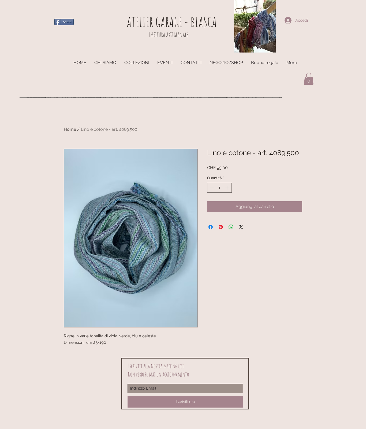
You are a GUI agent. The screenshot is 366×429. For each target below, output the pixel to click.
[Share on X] (241, 227)
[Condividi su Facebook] (210, 227)
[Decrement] (211, 187)
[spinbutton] (219, 187)
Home (70, 129)
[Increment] (227, 187)
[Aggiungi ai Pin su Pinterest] (221, 227)
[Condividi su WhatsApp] (231, 227)
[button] (309, 79)
